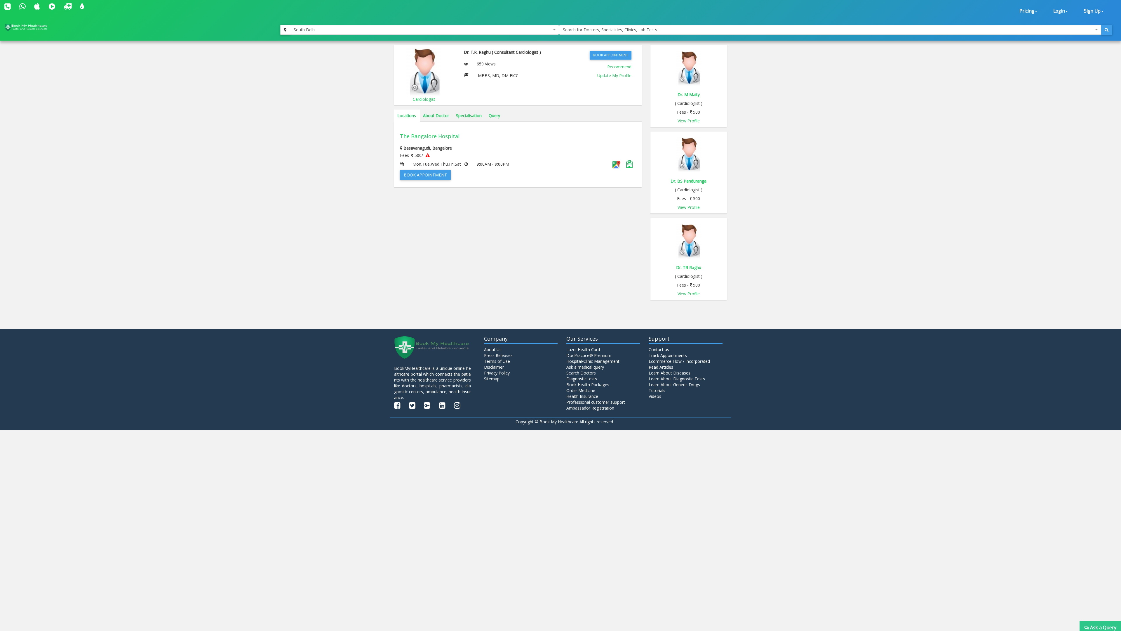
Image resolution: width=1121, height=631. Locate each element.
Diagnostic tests (581, 379)
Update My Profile (614, 75)
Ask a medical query (585, 367)
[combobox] (424, 30)
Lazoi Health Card (583, 349)
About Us (493, 349)
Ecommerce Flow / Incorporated (679, 361)
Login (1059, 11)
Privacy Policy (497, 373)
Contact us (659, 349)
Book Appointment (610, 55)
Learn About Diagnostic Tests (677, 379)
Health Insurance (582, 396)
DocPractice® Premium (588, 355)
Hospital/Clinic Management (592, 361)
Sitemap (491, 379)
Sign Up (1092, 11)
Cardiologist (424, 99)
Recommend (619, 67)
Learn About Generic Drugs (674, 384)
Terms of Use (497, 361)
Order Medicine (580, 390)
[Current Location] (285, 30)
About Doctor (436, 115)
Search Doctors (581, 373)
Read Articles (661, 367)
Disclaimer (494, 367)
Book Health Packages (587, 384)
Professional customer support (595, 402)
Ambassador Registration (590, 408)
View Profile (689, 121)
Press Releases (498, 355)
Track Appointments (668, 355)
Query (494, 115)
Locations (406, 115)
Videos (655, 396)
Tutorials (657, 390)
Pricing (1026, 11)
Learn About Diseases (669, 373)
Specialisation (469, 115)
